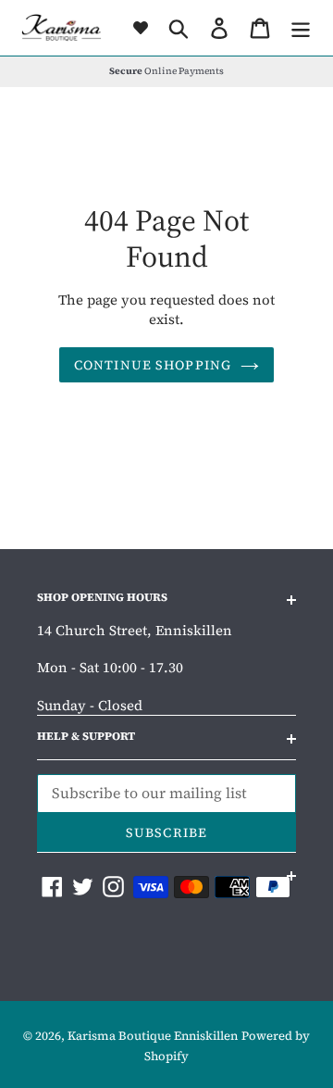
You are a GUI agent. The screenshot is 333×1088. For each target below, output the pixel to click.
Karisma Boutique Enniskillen (153, 1036)
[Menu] (300, 28)
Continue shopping (152, 365)
